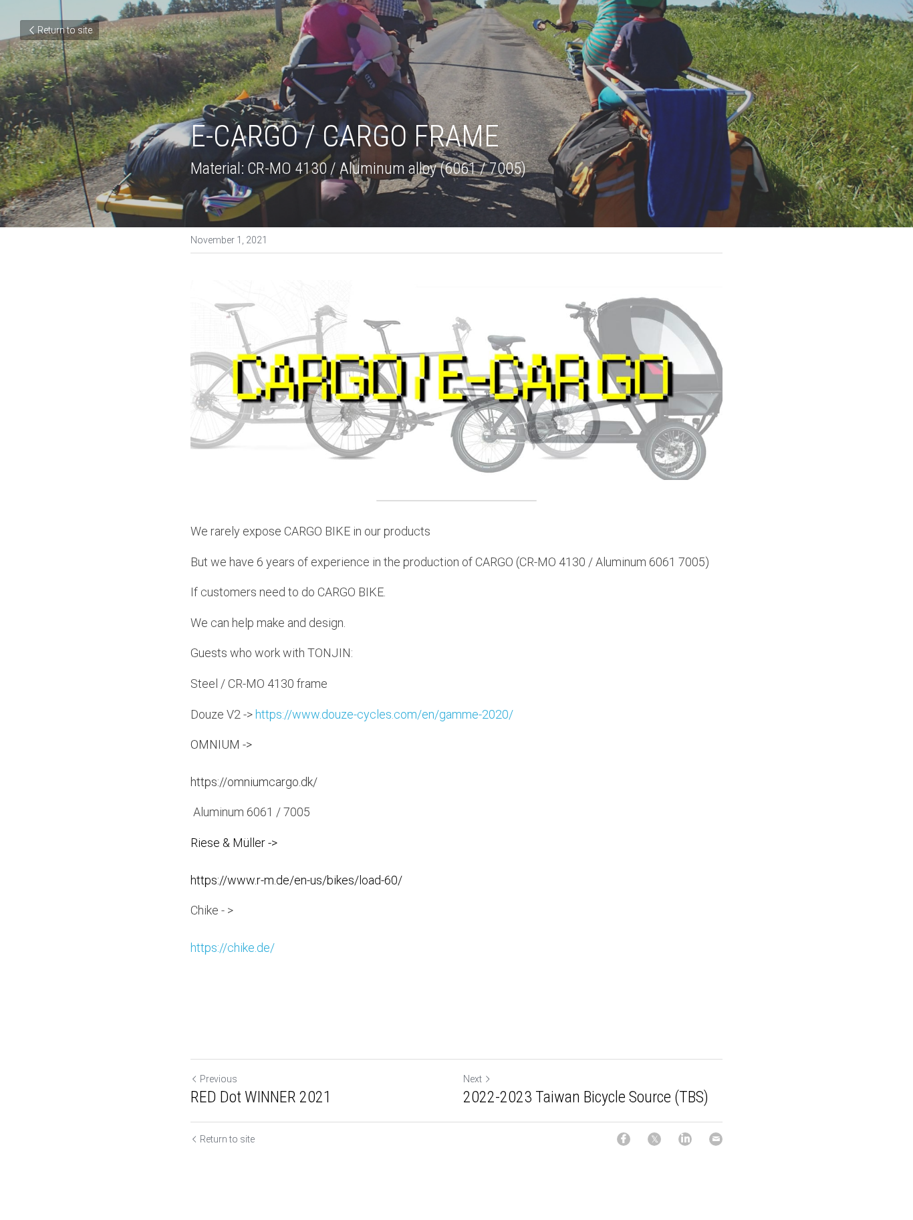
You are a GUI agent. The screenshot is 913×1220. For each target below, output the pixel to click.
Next (472, 1079)
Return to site (64, 30)
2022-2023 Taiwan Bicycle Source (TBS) (585, 1097)
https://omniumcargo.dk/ (253, 782)
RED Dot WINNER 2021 (261, 1097)
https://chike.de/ (232, 948)
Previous (218, 1079)
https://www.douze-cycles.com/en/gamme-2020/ (384, 714)
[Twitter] (654, 1139)
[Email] (716, 1139)
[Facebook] (623, 1139)
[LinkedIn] (685, 1139)
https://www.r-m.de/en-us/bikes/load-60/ (296, 880)
